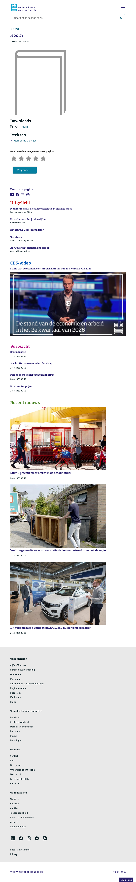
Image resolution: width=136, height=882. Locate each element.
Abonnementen (18, 827)
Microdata (15, 679)
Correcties (15, 784)
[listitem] (12, 195)
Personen (15, 731)
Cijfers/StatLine (18, 665)
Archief (14, 822)
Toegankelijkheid (19, 813)
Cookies (14, 808)
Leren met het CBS (19, 779)
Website (14, 799)
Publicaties (15, 693)
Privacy (13, 736)
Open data (15, 674)
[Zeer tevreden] (43, 158)
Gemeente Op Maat (25, 141)
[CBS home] (24, 7)
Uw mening (126, 880)
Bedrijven (15, 718)
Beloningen (16, 741)
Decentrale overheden (21, 727)
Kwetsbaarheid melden (22, 818)
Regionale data (18, 688)
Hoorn (24, 127)
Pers (12, 761)
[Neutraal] (28, 158)
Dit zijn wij (15, 765)
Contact (14, 756)
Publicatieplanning (20, 850)
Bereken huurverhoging (22, 670)
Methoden (15, 697)
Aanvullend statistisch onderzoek (27, 684)
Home (16, 29)
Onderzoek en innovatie (22, 770)
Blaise (13, 702)
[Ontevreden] (21, 158)
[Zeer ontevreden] (14, 158)
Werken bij (15, 775)
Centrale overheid (19, 722)
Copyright (15, 804)
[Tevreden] (35, 158)
